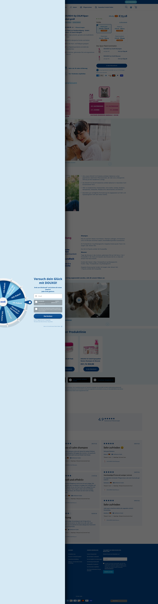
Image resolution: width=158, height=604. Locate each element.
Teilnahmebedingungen (49, 301)
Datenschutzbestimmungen (45, 302)
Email (40, 296)
